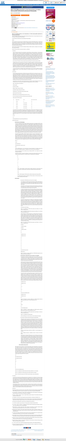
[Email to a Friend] (26, 427)
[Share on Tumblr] (30, 427)
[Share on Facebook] (24, 427)
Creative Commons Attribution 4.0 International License (30, 27)
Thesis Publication (42, 4)
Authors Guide (30, 4)
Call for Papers (23, 4)
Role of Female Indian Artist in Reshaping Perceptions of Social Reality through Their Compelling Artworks (50, 102)
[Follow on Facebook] (63, 0)
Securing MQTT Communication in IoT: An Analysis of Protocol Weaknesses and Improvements (50, 97)
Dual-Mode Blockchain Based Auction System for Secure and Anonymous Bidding (50, 106)
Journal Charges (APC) (51, 50)
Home (15, 4)
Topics (27, 4)
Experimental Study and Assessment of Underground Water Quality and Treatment (50, 81)
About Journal (18, 4)
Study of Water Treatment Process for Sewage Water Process (50, 84)
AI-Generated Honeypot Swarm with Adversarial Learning (50, 93)
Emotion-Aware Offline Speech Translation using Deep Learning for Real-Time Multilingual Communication (50, 89)
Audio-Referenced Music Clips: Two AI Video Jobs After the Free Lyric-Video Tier (50, 69)
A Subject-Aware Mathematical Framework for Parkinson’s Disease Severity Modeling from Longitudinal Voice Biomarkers (50, 73)
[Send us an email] (64, 0)
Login (50, 4)
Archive (34, 4)
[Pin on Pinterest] (27, 427)
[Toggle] (11, 30)
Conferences (37, 4)
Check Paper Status (50, 7)
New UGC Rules (50, 23)
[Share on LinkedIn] (29, 427)
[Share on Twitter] (25, 427)
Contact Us (47, 4)
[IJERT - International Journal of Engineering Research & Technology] (3, 2)
